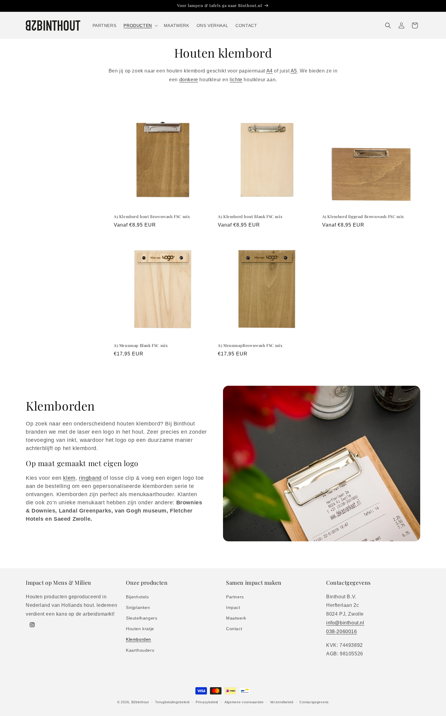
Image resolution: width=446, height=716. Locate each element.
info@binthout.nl (345, 622)
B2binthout (140, 702)
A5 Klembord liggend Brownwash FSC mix (363, 216)
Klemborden (138, 639)
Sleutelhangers (141, 617)
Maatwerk (236, 617)
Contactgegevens (314, 702)
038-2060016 (341, 631)
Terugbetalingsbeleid (172, 702)
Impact (233, 607)
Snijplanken (138, 607)
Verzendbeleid (281, 702)
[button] (140, 25)
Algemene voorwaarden (244, 702)
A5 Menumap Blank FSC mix (141, 345)
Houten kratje (140, 628)
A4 (269, 70)
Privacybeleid (207, 702)
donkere (188, 79)
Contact (234, 628)
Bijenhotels (137, 596)
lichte (236, 79)
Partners (235, 596)
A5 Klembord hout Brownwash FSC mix (152, 216)
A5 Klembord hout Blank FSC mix (250, 216)
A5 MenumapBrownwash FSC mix (250, 345)
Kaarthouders (140, 649)
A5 (294, 70)
